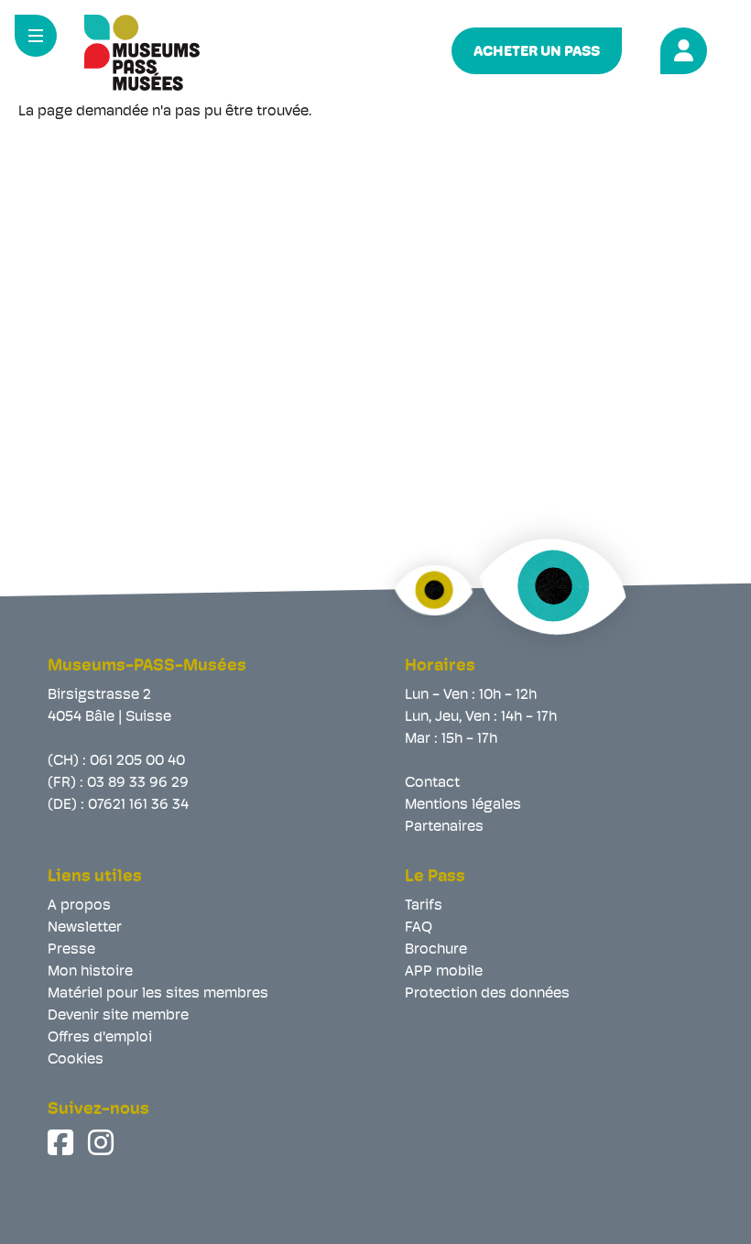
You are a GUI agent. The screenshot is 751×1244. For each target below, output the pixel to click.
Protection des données (487, 994)
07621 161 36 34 (138, 805)
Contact (432, 783)
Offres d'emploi (100, 1038)
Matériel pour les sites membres (158, 994)
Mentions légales (463, 805)
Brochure (436, 950)
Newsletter (85, 928)
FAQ (418, 928)
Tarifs (423, 906)
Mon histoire (90, 972)
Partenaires (444, 827)
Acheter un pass (536, 52)
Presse (71, 950)
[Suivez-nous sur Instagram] (102, 1142)
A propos (79, 906)
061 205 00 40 (137, 761)
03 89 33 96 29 (138, 783)
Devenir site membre (118, 1016)
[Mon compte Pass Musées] (681, 48)
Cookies (75, 1060)
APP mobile (444, 972)
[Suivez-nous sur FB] (62, 1142)
